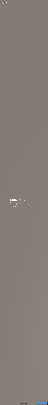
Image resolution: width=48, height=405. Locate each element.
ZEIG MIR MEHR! (15, 206)
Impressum (27, 404)
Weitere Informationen (22, 404)
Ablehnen (26, 403)
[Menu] (44, 2)
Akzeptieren (22, 403)
